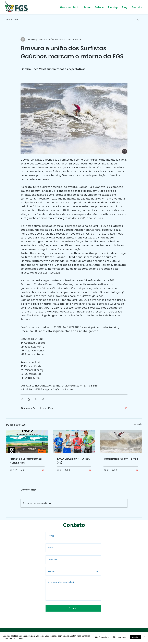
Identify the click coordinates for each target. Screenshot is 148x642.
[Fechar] (144, 637)
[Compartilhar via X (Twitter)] (29, 399)
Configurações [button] (102, 637)
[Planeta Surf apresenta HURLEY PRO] (27, 441)
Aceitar (135, 637)
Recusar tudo (119, 637)
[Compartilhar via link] (43, 399)
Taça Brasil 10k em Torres (120, 459)
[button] (138, 19)
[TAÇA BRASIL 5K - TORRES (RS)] (74, 441)
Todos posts (12, 19)
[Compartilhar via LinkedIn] (36, 399)
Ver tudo (137, 424)
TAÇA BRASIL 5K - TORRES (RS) (73, 460)
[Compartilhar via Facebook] (22, 399)
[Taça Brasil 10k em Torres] (121, 441)
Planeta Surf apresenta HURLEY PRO (26, 460)
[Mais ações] (125, 39)
